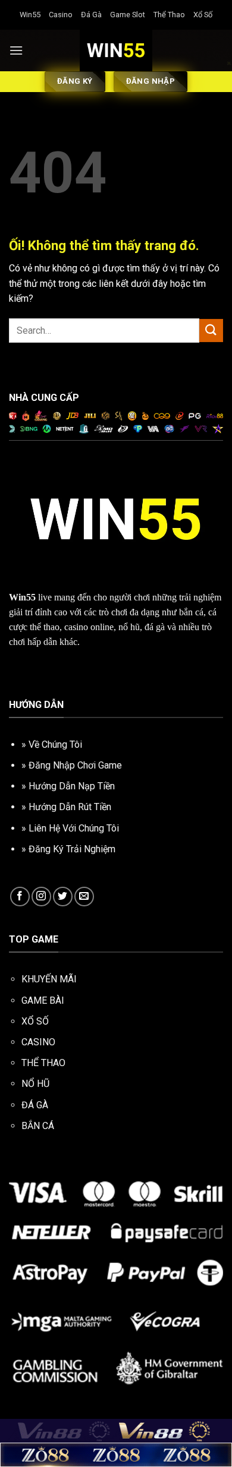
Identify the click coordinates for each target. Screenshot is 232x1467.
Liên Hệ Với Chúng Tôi (74, 828)
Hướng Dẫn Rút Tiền (70, 806)
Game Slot (127, 14)
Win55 (30, 14)
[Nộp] (211, 330)
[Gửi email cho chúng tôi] (84, 896)
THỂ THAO (43, 1062)
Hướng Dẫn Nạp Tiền (72, 786)
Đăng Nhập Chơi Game (75, 765)
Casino (61, 14)
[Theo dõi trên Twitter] (63, 896)
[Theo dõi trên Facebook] (20, 896)
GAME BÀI (42, 1000)
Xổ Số (202, 14)
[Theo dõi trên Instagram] (41, 896)
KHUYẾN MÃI (49, 979)
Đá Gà (91, 14)
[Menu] (16, 50)
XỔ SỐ (35, 1021)
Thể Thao (169, 14)
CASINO (38, 1042)
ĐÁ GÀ (34, 1105)
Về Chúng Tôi (55, 744)
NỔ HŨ (35, 1083)
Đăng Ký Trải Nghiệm (72, 849)
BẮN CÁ (37, 1125)
